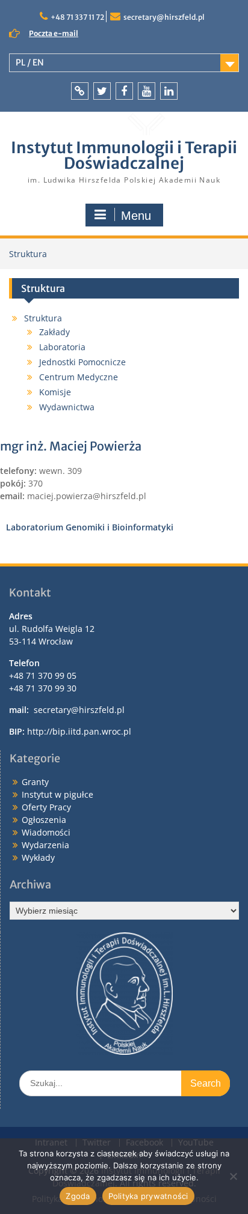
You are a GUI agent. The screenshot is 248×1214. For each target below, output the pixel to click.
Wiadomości (46, 832)
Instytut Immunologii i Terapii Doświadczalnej (124, 155)
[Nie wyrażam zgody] (233, 1176)
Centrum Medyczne (78, 377)
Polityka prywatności (148, 1196)
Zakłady (54, 332)
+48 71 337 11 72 (77, 17)
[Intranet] (79, 91)
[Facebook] (124, 91)
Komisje (55, 392)
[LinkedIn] (169, 91)
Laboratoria (62, 347)
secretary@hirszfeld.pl (164, 17)
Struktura (43, 318)
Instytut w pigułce (57, 794)
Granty (35, 782)
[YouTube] (146, 91)
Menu (136, 215)
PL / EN (30, 62)
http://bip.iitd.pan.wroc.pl (79, 731)
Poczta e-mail (53, 33)
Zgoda (78, 1196)
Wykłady (38, 857)
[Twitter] (102, 91)
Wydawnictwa (67, 407)
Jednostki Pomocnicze (82, 362)
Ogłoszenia (44, 819)
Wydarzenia (45, 845)
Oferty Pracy (46, 807)
